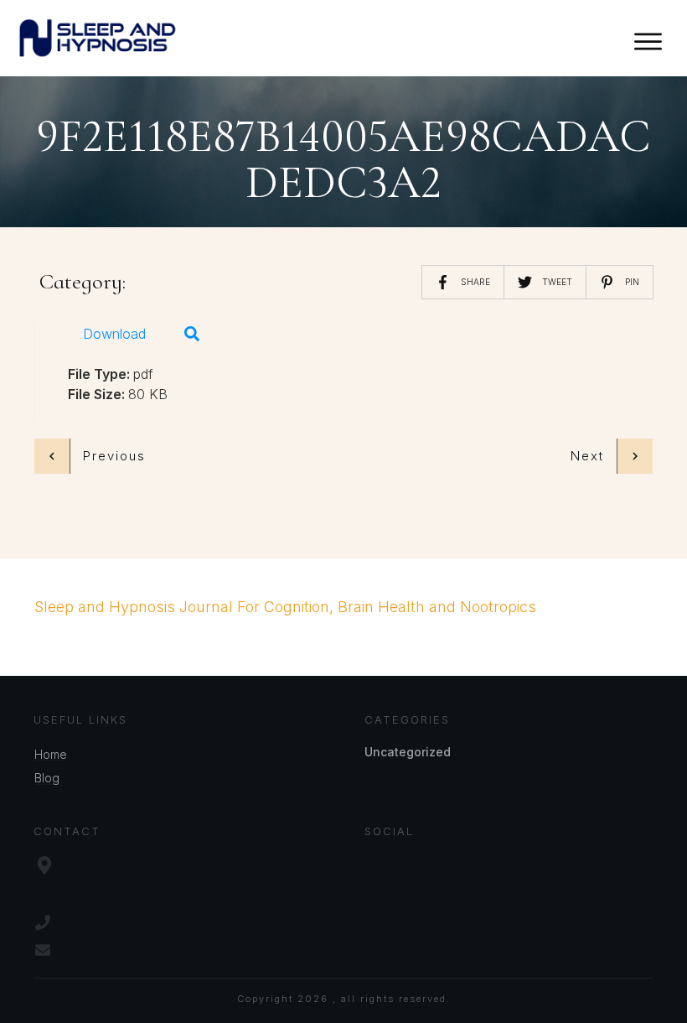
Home (50, 754)
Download (114, 333)
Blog (46, 778)
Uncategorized (407, 752)
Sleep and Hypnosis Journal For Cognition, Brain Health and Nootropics (285, 606)
